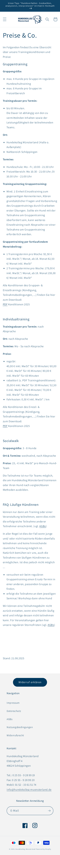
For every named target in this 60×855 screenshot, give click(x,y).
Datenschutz (14, 711)
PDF (5, 304)
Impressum (13, 702)
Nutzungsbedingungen (20, 727)
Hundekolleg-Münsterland (25, 849)
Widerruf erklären (30, 682)
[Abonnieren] (49, 810)
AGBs (42, 526)
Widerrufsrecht (15, 735)
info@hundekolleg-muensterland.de (29, 789)
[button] (4, 19)
